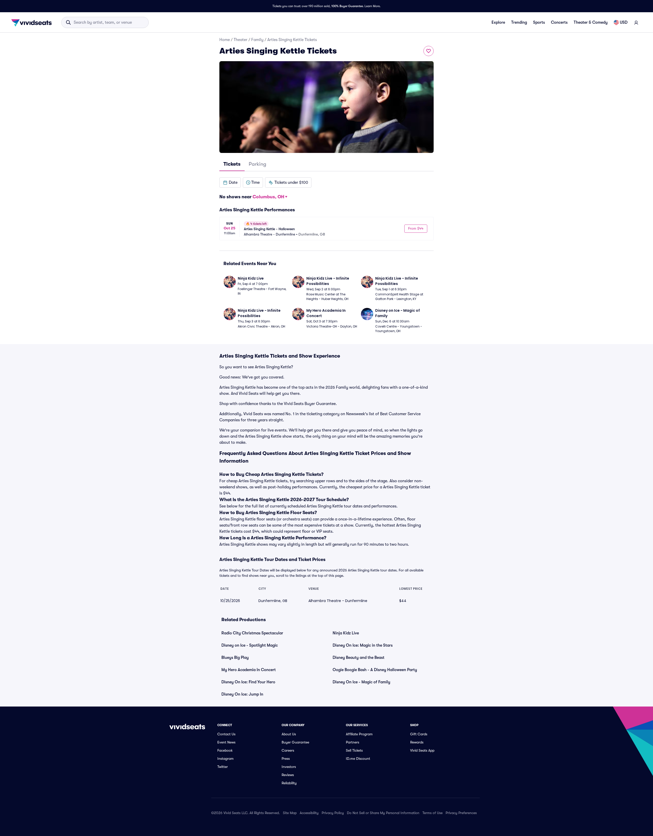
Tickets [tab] (232, 164)
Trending (519, 22)
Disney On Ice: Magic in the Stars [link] (363, 645)
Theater (240, 39)
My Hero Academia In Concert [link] (248, 670)
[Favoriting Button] (428, 51)
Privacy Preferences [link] (461, 813)
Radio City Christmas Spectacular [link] (252, 633)
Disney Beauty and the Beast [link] (358, 657)
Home (224, 39)
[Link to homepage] (33, 22)
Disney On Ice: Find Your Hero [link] (248, 682)
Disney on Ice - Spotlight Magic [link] (249, 645)
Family (257, 39)
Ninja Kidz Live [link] (346, 633)
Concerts (559, 22)
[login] (636, 22)
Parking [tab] (257, 164)
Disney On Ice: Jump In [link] (242, 694)
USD (623, 22)
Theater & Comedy (591, 22)
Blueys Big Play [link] (235, 657)
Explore (498, 22)
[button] (230, 182)
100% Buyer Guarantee (347, 6)
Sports (539, 22)
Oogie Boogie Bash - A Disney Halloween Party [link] (375, 670)
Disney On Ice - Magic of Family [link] (361, 682)
